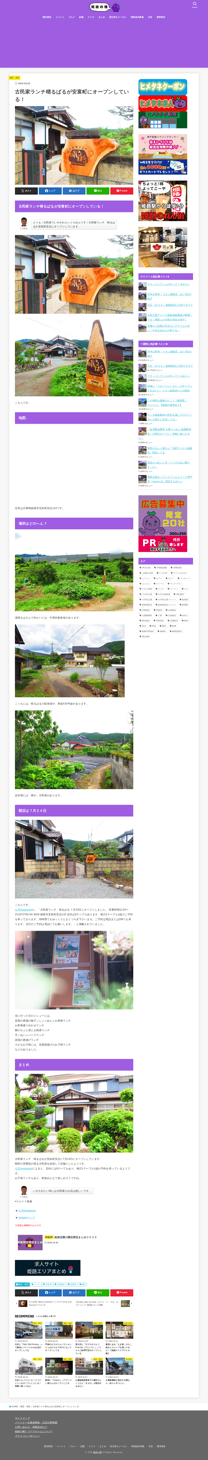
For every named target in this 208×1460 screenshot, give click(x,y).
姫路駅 (185, 605)
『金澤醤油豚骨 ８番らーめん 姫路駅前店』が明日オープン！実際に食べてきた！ (164, 434)
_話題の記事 (147, 573)
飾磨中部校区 (148, 631)
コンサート (185, 578)
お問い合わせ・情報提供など (31, 1427)
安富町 (73, 1284)
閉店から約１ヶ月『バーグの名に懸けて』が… (168, 465)
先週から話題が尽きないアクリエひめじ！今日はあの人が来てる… (168, 328)
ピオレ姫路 (147, 589)
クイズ (91, 17)
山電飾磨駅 (147, 615)
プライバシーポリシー (27, 1436)
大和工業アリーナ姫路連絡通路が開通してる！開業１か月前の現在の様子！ (169, 317)
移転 (186, 621)
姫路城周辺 (147, 605)
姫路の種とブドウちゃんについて (33, 1431)
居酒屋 (159, 610)
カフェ (159, 578)
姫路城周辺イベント (167, 605)
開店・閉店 (15, 78)
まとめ (101, 17)
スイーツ (160, 584)
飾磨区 (163, 631)
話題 (81, 17)
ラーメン (174, 589)
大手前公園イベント (167, 599)
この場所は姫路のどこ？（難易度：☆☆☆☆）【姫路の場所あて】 (167, 402)
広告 (150, 17)
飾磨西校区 (177, 631)
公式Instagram (23, 909)
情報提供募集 (137, 17)
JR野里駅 (177, 568)
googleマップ (27, 1217)
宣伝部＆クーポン (118, 17)
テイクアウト (176, 584)
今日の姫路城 (164, 594)
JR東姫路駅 (161, 568)
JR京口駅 (146, 568)
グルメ (72, 17)
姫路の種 (97, 1452)
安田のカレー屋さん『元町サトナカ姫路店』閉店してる (169, 450)
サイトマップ (22, 1418)
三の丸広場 (147, 594)
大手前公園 (147, 599)
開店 (84, 1284)
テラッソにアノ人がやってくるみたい (168, 284)
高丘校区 (146, 636)
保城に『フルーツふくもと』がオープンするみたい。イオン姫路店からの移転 (169, 388)
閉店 (154, 626)
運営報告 (161, 17)
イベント (60, 17)
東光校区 (146, 621)
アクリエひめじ (180, 573)
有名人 (185, 615)
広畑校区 (172, 615)
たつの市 (163, 573)
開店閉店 (47, 17)
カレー (171, 578)
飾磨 (174, 626)
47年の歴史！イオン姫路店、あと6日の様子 (169, 296)
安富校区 (61, 1284)
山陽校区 (172, 610)
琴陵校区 (160, 621)
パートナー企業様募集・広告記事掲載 (36, 1422)
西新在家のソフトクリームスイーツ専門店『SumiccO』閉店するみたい (169, 479)
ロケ (186, 589)
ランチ (37, 1284)
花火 (144, 626)
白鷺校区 (174, 621)
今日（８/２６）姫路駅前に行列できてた (170, 305)
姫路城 (185, 599)
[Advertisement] (104, 45)
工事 (160, 615)
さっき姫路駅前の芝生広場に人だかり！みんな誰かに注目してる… (169, 417)
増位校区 (180, 594)
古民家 (49, 1284)
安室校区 (146, 610)
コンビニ (146, 584)
